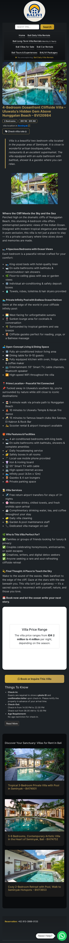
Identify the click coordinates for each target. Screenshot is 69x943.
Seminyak (23, 125)
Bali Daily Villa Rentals (39, 35)
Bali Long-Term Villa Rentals (34, 41)
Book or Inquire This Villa (35, 678)
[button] (62, 936)
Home (22, 35)
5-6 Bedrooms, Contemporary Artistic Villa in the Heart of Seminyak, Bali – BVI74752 (34, 837)
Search (47, 27)
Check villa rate (16, 131)
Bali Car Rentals (45, 46)
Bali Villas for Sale (25, 46)
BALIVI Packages (48, 52)
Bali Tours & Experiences (24, 52)
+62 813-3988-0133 (28, 921)
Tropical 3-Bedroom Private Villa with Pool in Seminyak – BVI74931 (33, 787)
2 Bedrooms (10, 121)
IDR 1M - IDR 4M (28, 121)
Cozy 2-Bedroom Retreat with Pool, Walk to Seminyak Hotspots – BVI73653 (34, 888)
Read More (12, 723)
